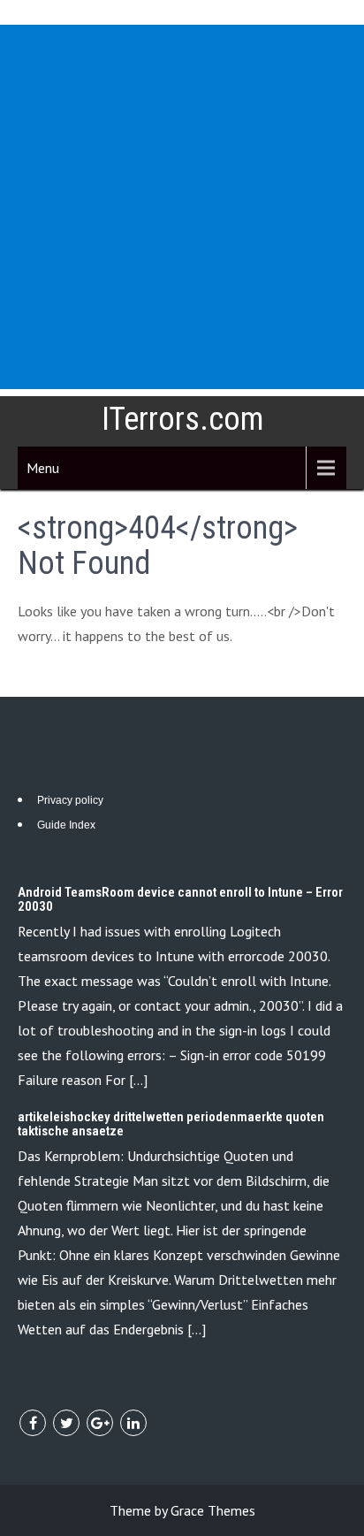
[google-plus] (100, 1423)
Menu (43, 468)
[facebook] (32, 1423)
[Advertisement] (182, 207)
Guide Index (66, 825)
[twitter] (66, 1423)
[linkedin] (133, 1423)
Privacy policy (70, 800)
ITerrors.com (182, 419)
